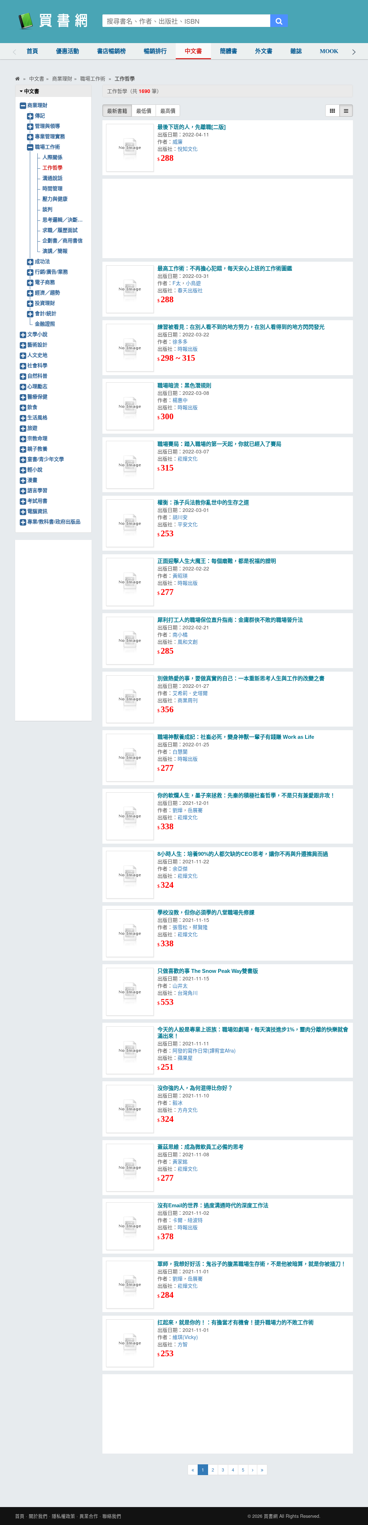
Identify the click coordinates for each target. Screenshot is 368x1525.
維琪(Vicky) (186, 1336)
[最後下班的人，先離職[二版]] (130, 148)
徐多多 (181, 341)
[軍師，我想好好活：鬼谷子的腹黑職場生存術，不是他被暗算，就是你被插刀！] (130, 1285)
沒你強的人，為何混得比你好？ (195, 1088)
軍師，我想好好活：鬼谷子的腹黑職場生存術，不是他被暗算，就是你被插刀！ (251, 1264)
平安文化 (189, 524)
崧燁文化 (189, 458)
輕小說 (34, 469)
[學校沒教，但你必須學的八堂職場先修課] (130, 933)
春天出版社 (192, 290)
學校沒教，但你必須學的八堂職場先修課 (205, 912)
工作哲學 (52, 167)
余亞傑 (181, 868)
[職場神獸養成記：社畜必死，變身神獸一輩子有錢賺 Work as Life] (130, 758)
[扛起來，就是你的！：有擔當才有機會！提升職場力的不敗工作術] (130, 1343)
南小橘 (181, 634)
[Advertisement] (228, 218)
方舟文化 (189, 1109)
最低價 (143, 110)
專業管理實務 (50, 136)
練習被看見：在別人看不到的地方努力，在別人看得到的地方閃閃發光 (241, 327)
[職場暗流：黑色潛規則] (130, 406)
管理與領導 (47, 125)
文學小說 (37, 333)
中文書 (193, 51)
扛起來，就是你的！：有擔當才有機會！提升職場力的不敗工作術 (235, 1322)
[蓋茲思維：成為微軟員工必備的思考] (130, 1167)
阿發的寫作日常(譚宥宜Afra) (205, 1050)
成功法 (42, 261)
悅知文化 (189, 148)
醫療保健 (37, 396)
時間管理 (52, 188)
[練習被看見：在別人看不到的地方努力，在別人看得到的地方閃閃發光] (130, 348)
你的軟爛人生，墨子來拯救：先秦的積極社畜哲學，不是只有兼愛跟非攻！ (246, 795)
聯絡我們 (111, 1516)
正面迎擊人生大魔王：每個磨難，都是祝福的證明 (216, 561)
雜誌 (296, 51)
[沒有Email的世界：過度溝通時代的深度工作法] (130, 1226)
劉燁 (177, 809)
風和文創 (189, 641)
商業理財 (37, 104)
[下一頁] (252, 1469)
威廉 (178, 141)
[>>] (262, 1469)
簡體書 (228, 51)
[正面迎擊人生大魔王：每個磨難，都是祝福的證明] (130, 582)
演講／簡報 (55, 250)
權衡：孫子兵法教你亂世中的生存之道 (203, 502)
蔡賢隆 (202, 927)
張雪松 (180, 927)
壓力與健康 (55, 198)
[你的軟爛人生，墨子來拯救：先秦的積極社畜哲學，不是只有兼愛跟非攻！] (130, 816)
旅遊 (32, 427)
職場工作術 (47, 146)
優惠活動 (67, 51)
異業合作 (88, 1516)
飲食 (32, 406)
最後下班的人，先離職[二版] (191, 127)
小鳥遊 (195, 282)
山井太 (181, 985)
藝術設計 (37, 344)
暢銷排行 (155, 51)
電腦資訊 (37, 510)
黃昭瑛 (181, 575)
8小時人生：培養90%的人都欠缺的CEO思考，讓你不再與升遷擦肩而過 (242, 854)
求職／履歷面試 (60, 229)
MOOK (329, 51)
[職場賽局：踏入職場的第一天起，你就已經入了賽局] (130, 465)
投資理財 (45, 302)
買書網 (271, 1516)
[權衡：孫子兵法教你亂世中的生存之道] (130, 523)
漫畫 (32, 479)
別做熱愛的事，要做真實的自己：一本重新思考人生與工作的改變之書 (241, 678)
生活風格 (37, 417)
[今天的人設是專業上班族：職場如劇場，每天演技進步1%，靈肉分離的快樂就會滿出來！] (130, 1050)
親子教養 (37, 448)
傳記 (40, 115)
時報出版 (189, 348)
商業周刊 (189, 700)
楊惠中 (181, 400)
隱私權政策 (63, 1516)
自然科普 (37, 375)
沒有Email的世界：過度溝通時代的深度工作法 (212, 1205)
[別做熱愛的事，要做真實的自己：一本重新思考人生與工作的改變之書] (130, 699)
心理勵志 (37, 386)
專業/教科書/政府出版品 (53, 521)
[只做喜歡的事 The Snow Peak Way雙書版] (130, 992)
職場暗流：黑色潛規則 (184, 385)
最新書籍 (117, 110)
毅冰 (178, 1102)
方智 (184, 1344)
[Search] (279, 20)
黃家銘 (181, 1161)
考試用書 (37, 500)
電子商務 (45, 281)
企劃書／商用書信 (62, 240)
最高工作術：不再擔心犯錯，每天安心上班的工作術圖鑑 (224, 268)
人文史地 (37, 354)
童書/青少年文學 (45, 458)
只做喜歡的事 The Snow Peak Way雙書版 (207, 971)
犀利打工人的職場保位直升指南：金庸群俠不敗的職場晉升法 (230, 620)
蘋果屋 (187, 1057)
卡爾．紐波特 (189, 1219)
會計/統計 (45, 313)
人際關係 (52, 156)
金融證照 (45, 323)
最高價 (167, 110)
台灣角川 (189, 992)
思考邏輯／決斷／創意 (64, 219)
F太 (176, 282)
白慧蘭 (181, 751)
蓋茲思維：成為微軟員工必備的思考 (200, 1147)
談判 (47, 209)
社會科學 (37, 365)
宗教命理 (37, 438)
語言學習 (37, 490)
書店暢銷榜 (111, 51)
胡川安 (181, 517)
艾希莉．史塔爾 (191, 692)
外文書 (263, 51)
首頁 (32, 51)
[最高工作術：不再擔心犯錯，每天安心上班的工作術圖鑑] (130, 289)
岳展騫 (197, 809)
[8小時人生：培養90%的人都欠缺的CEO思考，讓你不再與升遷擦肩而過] (130, 875)
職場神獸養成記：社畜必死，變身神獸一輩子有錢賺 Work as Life (235, 737)
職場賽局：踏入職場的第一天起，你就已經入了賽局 (219, 444)
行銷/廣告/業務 (51, 271)
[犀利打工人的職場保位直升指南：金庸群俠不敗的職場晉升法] (130, 640)
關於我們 (38, 1516)
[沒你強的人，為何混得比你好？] (130, 1109)
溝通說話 (52, 177)
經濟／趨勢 (47, 292)
